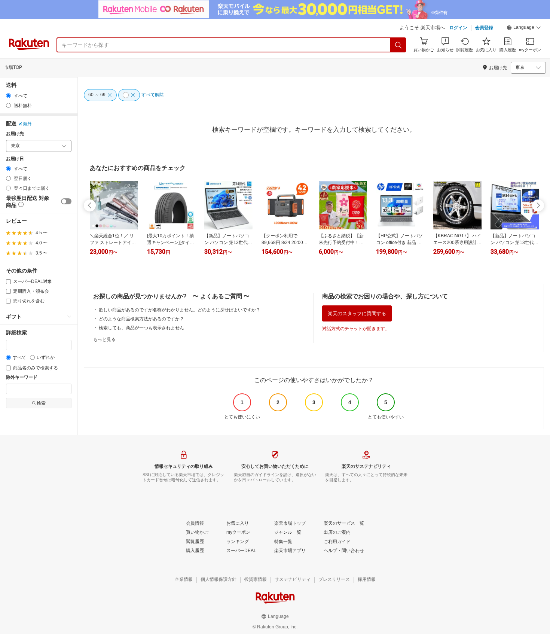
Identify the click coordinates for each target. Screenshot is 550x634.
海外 (27, 124)
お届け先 (15, 133)
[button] (524, 28)
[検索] (398, 44)
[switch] (66, 201)
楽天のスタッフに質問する (357, 313)
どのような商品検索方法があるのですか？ (141, 318)
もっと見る (104, 339)
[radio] (8, 95)
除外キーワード (21, 377)
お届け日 (15, 158)
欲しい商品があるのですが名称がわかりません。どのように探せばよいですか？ (179, 310)
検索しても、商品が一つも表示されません (141, 327)
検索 (41, 403)
